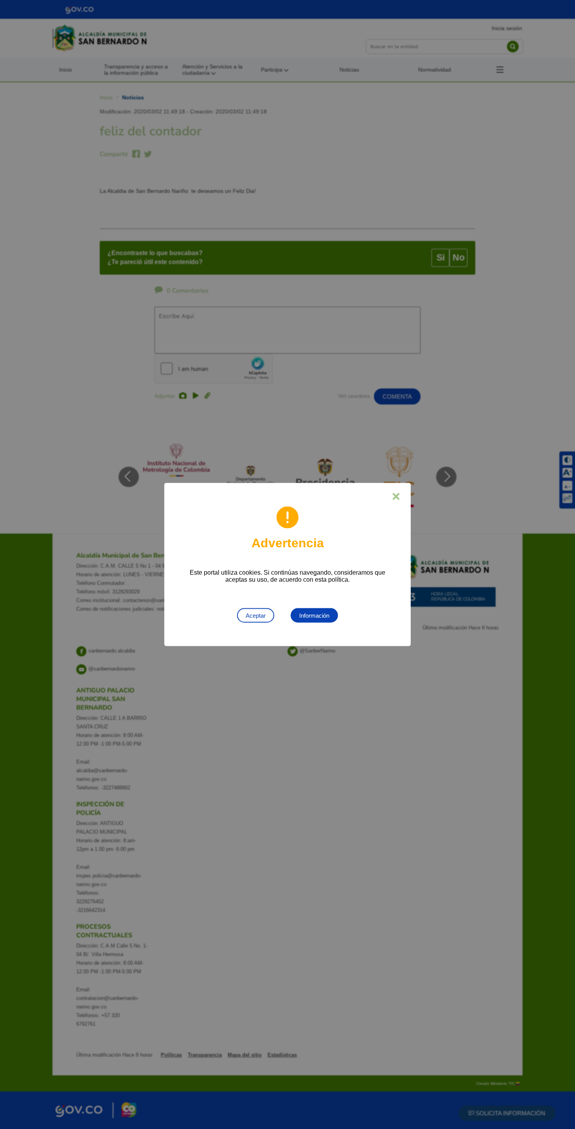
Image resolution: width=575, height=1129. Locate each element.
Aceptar (256, 615)
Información (314, 615)
